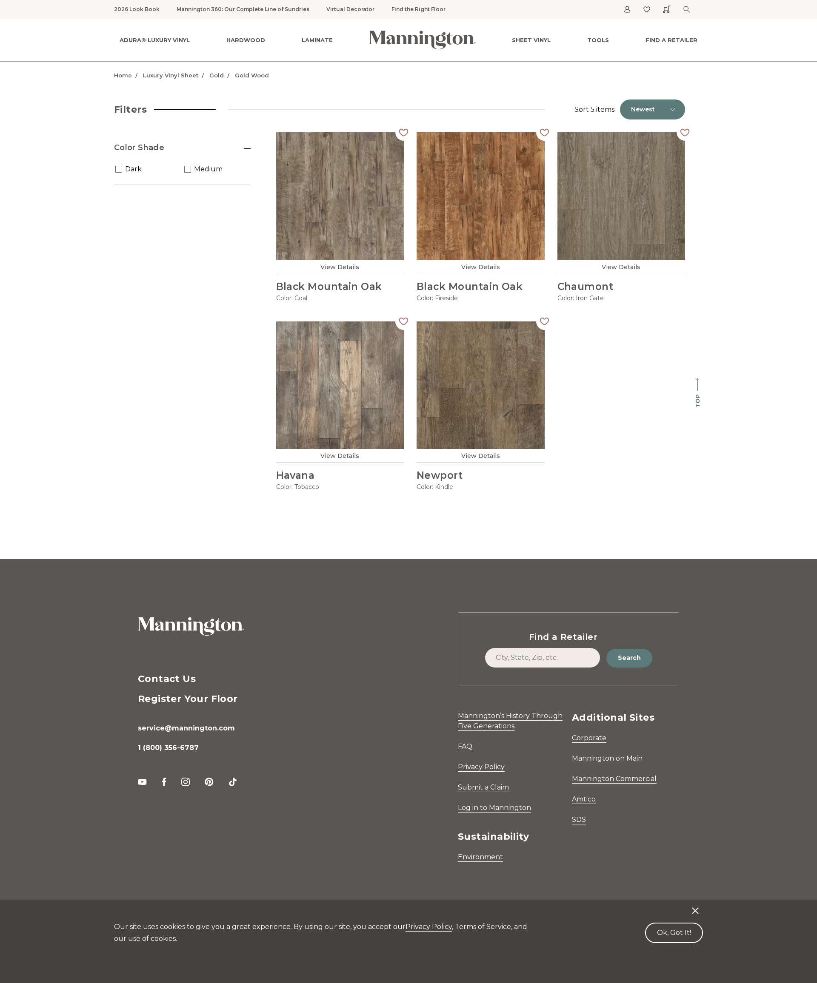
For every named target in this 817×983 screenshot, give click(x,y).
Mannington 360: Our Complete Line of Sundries (243, 9)
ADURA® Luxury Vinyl (155, 40)
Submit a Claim (483, 787)
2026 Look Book (137, 9)
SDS (579, 819)
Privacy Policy (481, 767)
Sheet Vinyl (531, 40)
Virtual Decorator (350, 9)
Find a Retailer (671, 40)
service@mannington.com (186, 728)
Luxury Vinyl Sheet (170, 75)
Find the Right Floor (418, 9)
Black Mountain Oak (329, 287)
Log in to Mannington (494, 808)
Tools (598, 40)
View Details (339, 267)
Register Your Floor (188, 699)
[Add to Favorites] (403, 132)
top (697, 401)
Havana (295, 475)
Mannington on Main (607, 758)
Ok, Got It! (674, 933)
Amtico (584, 799)
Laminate (317, 40)
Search (629, 658)
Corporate (589, 738)
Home (123, 75)
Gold (216, 75)
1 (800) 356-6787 (168, 748)
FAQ (465, 746)
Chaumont (585, 287)
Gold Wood (252, 75)
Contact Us (167, 679)
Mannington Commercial (614, 779)
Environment (480, 857)
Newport (440, 475)
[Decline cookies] (695, 906)
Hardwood (245, 40)
